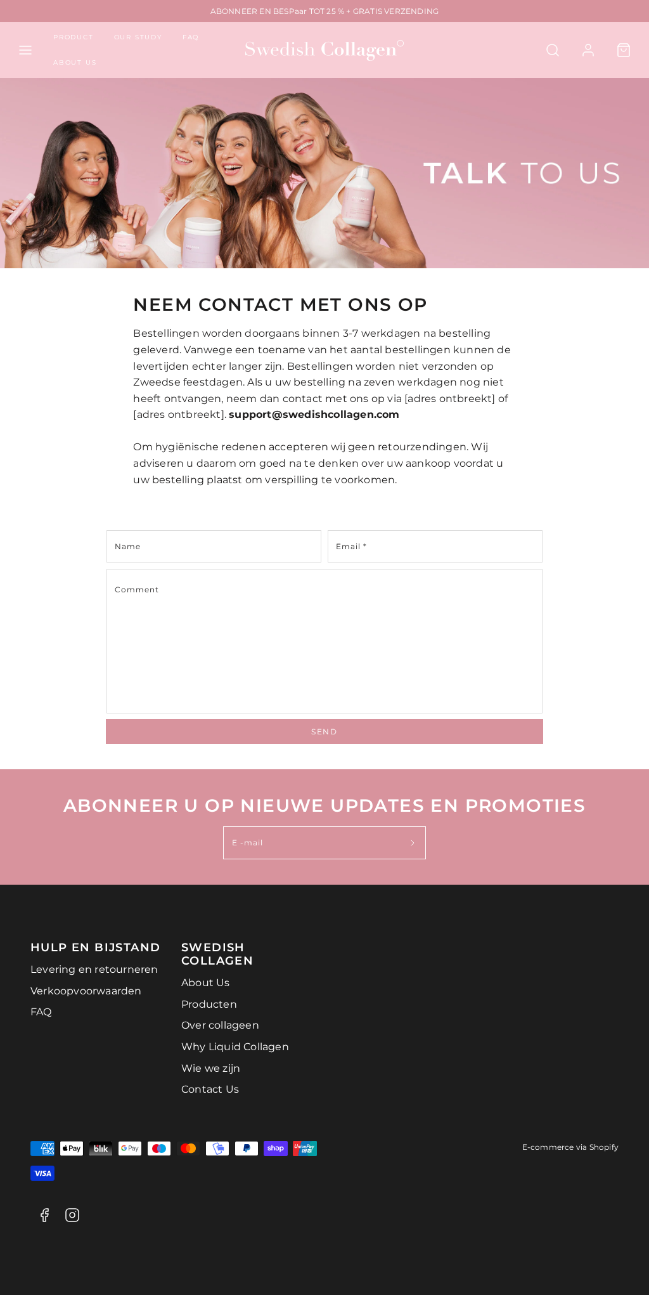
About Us (205, 983)
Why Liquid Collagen (235, 1047)
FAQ (191, 37)
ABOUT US (74, 62)
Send (324, 731)
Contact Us (210, 1089)
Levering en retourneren (94, 969)
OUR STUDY (138, 37)
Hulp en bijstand (95, 947)
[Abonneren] (413, 842)
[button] (25, 50)
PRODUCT (73, 37)
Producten (209, 1004)
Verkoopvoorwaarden (86, 991)
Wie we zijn (210, 1068)
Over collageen (220, 1025)
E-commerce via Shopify (570, 1147)
